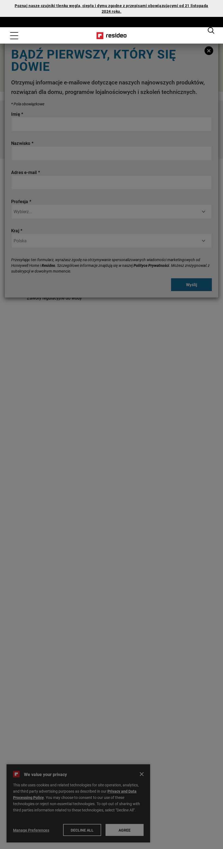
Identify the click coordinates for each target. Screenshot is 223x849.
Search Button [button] (211, 30)
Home (112, 35)
